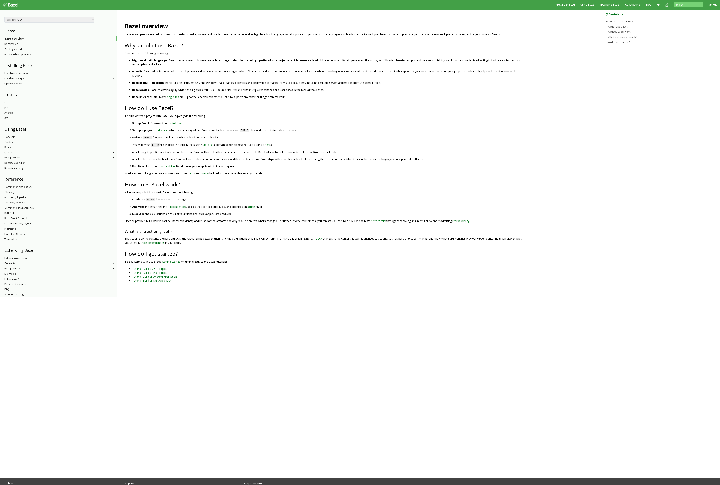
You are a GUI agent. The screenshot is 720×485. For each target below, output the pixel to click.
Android (9, 112)
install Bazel (176, 123)
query (204, 173)
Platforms (10, 228)
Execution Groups (14, 234)
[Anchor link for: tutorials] (24, 94)
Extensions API (12, 279)
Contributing (632, 4)
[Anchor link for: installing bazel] (35, 65)
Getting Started (565, 4)
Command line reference (19, 207)
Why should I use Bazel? (619, 21)
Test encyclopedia (14, 202)
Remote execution (15, 162)
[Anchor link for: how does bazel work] (182, 184)
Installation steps (14, 78)
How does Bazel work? (618, 31)
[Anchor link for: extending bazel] (36, 250)
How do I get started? (618, 42)
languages (172, 97)
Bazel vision (11, 44)
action (251, 206)
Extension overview (15, 258)
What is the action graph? (622, 37)
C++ (6, 102)
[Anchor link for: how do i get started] (180, 253)
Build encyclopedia (15, 197)
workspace (161, 130)
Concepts (9, 136)
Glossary (9, 192)
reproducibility (460, 221)
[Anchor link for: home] (17, 31)
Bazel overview (14, 38)
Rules (7, 147)
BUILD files (10, 213)
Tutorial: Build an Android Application (154, 276)
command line (166, 166)
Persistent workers (15, 284)
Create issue (616, 14)
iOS (6, 118)
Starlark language (14, 294)
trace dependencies (152, 242)
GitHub (713, 4)
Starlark (207, 144)
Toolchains (10, 239)
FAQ (6, 289)
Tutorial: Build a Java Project (149, 272)
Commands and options (18, 186)
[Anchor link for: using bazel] (28, 129)
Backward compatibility (17, 54)
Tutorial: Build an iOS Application (152, 280)
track (319, 238)
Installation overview (16, 73)
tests (192, 173)
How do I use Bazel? (617, 26)
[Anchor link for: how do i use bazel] (176, 107)
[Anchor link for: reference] (25, 179)
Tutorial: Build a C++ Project (149, 269)
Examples (10, 273)
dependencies (177, 206)
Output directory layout (17, 223)
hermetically (378, 221)
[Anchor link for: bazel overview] (171, 26)
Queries (9, 152)
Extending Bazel (610, 4)
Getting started (13, 49)
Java (6, 107)
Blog (648, 4)
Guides (8, 142)
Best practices (12, 157)
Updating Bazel (13, 83)
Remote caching (13, 168)
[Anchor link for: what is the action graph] (174, 231)
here (267, 144)
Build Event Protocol (15, 218)
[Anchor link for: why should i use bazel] (185, 45)
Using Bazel (587, 4)
